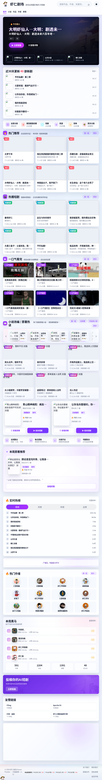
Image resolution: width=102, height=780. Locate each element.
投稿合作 (86, 772)
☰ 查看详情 (33, 45)
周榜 (17, 506)
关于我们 (86, 767)
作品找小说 (93, 321)
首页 (4, 11)
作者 (19, 11)
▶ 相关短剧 (37, 430)
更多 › (94, 71)
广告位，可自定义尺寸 (51, 563)
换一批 (86, 133)
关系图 (82, 321)
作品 (14, 11)
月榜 (40, 506)
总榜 (85, 506)
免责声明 (95, 776)
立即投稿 (12, 688)
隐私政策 (95, 772)
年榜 (62, 506)
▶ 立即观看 (16, 45)
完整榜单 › (92, 500)
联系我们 (95, 767)
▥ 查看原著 (15, 430)
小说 (9, 11)
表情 (24, 11)
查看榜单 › (92, 620)
